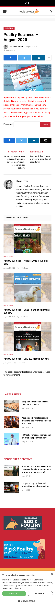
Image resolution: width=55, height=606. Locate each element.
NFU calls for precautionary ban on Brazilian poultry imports (36, 436)
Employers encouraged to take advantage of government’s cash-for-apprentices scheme (14, 162)
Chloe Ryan (17, 46)
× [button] (52, 574)
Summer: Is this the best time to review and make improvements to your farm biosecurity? (36, 469)
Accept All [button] (14, 593)
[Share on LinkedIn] (38, 57)
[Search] (50, 11)
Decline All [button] (40, 593)
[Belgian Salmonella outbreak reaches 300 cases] (11, 406)
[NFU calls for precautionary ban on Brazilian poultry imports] (11, 439)
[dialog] (27, 588)
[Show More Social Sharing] (48, 57)
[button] (27, 601)
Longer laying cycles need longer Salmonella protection (35, 484)
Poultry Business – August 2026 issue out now (26, 262)
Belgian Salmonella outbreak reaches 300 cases (35, 403)
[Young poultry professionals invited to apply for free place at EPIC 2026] (11, 422)
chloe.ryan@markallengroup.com (31, 105)
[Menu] (4, 11)
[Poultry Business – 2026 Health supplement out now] (27, 287)
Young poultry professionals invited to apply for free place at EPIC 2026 (36, 421)
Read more (16, 588)
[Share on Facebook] (10, 57)
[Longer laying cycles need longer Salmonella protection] (11, 487)
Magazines (9, 28)
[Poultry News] (29, 11)
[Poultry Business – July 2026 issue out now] (27, 336)
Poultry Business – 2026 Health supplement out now (27, 311)
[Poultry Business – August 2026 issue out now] (27, 238)
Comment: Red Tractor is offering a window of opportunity (40, 159)
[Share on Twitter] (24, 57)
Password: (9, 124)
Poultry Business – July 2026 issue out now (26, 358)
